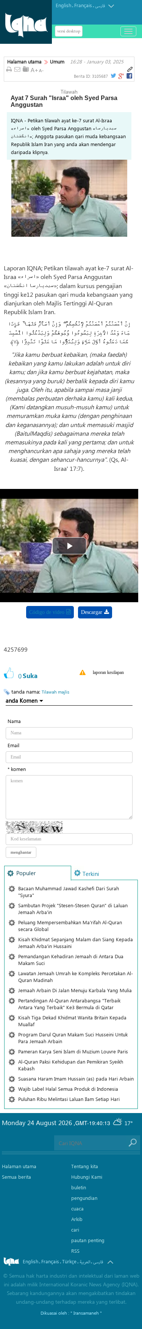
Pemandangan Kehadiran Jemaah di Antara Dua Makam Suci (70, 959)
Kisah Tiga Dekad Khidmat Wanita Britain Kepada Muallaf (72, 1020)
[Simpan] (26, 69)
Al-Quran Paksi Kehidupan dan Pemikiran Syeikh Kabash (70, 1065)
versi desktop (68, 31)
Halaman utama (24, 61)
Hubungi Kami (86, 1176)
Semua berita (16, 1176)
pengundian (84, 1198)
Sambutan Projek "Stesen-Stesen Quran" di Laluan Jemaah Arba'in (73, 908)
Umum (57, 61)
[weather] (118, 1123)
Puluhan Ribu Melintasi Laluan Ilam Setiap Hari (69, 1099)
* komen (17, 769)
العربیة (85, 1262)
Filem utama (85, 632)
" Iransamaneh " (86, 1313)
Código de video (46, 612)
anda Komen (21, 700)
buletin (78, 1187)
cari (75, 1229)
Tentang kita (84, 1166)
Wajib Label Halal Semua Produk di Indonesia (68, 1088)
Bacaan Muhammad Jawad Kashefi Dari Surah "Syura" (68, 891)
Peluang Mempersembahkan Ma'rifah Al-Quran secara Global (70, 925)
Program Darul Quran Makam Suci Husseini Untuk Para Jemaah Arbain (73, 1037)
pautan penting (88, 1240)
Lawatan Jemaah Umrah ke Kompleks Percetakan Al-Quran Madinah (75, 976)
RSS (75, 1250)
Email (13, 745)
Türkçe (69, 1261)
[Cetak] (9, 70)
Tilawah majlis (55, 692)
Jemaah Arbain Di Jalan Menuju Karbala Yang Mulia (75, 990)
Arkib (77, 1219)
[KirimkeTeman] (17, 70)
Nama (14, 721)
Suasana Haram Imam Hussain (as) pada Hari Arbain (76, 1078)
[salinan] (130, 69)
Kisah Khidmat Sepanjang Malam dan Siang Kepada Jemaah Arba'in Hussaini (75, 942)
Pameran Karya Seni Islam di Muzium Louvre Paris (73, 1051)
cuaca (77, 1208)
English (63, 5)
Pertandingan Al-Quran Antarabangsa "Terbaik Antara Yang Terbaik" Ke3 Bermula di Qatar (69, 1003)
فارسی (100, 6)
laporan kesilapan (108, 672)
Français (83, 5)
